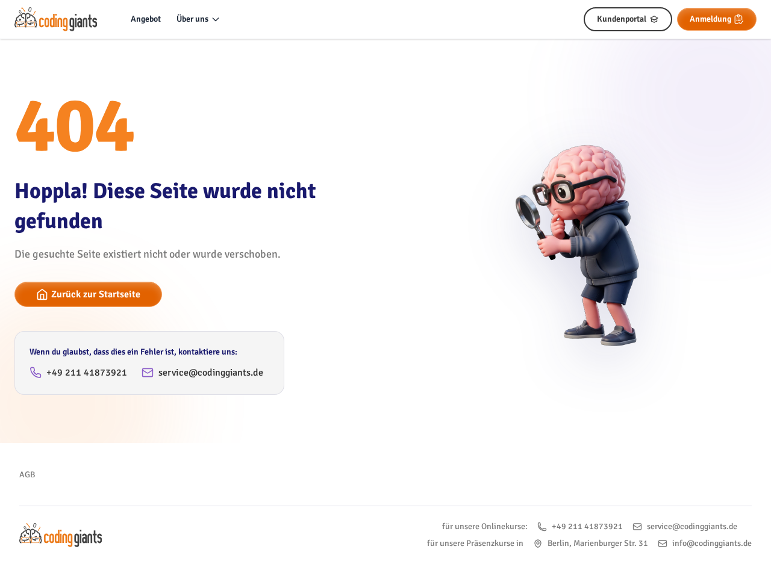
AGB (27, 474)
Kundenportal (621, 19)
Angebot (146, 19)
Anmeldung (710, 19)
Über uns (192, 19)
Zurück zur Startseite (95, 294)
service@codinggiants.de (210, 373)
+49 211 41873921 (86, 373)
